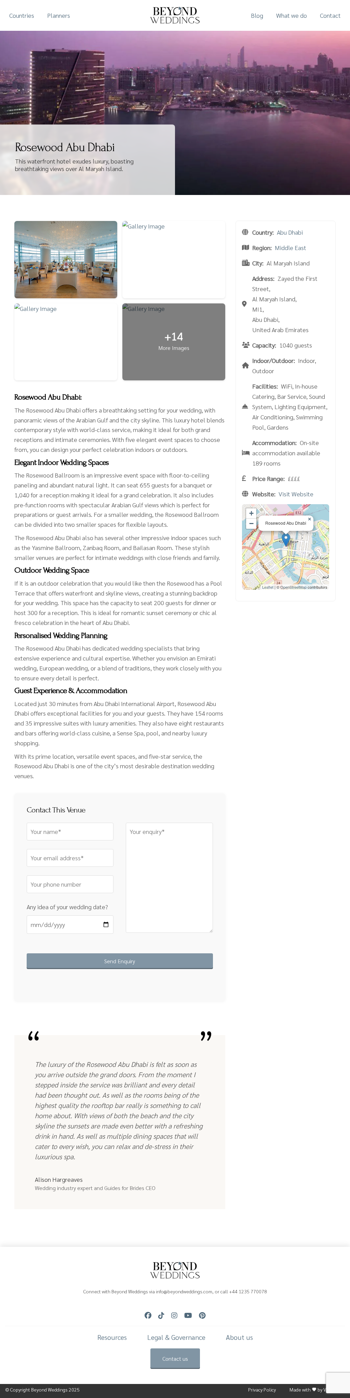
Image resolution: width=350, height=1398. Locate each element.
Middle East (290, 247)
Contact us (175, 1358)
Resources (112, 1337)
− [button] (251, 523)
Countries (21, 15)
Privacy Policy (262, 1390)
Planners (58, 15)
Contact (330, 15)
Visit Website (296, 494)
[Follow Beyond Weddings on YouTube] (188, 1315)
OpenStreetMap (293, 587)
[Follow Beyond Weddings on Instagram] (174, 1315)
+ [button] (251, 513)
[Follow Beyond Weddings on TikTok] (161, 1315)
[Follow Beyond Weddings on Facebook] (148, 1315)
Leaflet (267, 587)
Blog (257, 15)
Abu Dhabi (290, 232)
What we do (291, 15)
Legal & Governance (176, 1337)
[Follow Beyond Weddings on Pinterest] (202, 1315)
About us (239, 1337)
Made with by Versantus (317, 1390)
